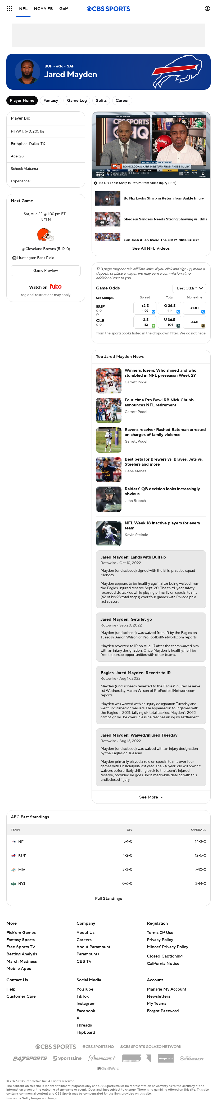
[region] (151, 145)
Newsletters (158, 996)
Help (11, 989)
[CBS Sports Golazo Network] (151, 1046)
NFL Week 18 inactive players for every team (162, 525)
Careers (84, 939)
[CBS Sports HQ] (98, 1046)
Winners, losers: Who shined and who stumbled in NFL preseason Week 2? (160, 373)
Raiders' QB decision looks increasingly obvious (162, 491)
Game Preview (45, 270)
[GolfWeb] (108, 1069)
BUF (22, 856)
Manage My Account (166, 989)
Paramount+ (88, 954)
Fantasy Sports (20, 939)
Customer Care (21, 996)
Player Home (22, 100)
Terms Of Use (160, 932)
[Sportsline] (67, 1057)
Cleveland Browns (40, 249)
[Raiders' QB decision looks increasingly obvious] (108, 499)
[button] (9, 8)
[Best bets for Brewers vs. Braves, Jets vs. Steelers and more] (108, 469)
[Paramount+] (102, 1057)
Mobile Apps (18, 968)
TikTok (82, 996)
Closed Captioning (165, 956)
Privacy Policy (160, 939)
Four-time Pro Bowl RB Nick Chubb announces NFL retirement (159, 402)
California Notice (163, 963)
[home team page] (45, 234)
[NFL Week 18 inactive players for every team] (108, 533)
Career (122, 100)
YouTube (84, 989)
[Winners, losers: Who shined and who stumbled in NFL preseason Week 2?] (108, 380)
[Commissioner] (136, 1056)
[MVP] (166, 1056)
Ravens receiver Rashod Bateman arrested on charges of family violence (165, 432)
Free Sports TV (20, 947)
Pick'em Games (21, 932)
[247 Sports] (30, 1057)
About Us (85, 932)
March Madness (21, 961)
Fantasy (50, 100)
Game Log (77, 100)
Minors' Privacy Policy (167, 947)
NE (21, 842)
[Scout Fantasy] (192, 1058)
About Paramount (93, 947)
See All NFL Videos (151, 248)
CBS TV (84, 961)
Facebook (85, 1011)
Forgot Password (163, 1011)
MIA (21, 870)
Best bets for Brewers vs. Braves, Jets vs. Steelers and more (164, 462)
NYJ (21, 884)
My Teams (156, 1003)
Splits (101, 100)
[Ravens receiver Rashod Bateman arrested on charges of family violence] (108, 440)
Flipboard (85, 1032)
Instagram (86, 1003)
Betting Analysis (21, 954)
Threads (84, 1025)
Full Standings (108, 898)
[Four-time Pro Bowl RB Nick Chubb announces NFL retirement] (108, 410)
